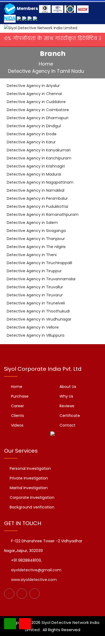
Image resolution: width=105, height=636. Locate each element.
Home (46, 63)
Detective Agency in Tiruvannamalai (41, 279)
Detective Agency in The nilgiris (36, 246)
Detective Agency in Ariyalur (33, 85)
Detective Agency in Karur (31, 142)
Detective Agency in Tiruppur (34, 271)
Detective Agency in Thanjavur (36, 238)
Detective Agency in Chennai (34, 93)
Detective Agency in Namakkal (35, 190)
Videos (17, 425)
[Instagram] (22, 593)
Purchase (20, 396)
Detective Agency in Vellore (33, 327)
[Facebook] (9, 593)
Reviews (67, 406)
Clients (17, 415)
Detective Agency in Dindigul (34, 126)
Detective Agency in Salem (32, 222)
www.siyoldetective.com (34, 579)
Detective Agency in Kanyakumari (39, 150)
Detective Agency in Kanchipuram (39, 158)
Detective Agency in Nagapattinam (40, 182)
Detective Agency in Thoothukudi (38, 311)
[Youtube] (34, 593)
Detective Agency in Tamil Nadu (46, 71)
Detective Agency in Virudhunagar (39, 319)
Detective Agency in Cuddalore (36, 101)
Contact (67, 425)
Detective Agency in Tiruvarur (35, 295)
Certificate (70, 415)
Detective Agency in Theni (32, 254)
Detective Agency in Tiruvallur (35, 287)
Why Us (66, 396)
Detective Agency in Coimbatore (38, 109)
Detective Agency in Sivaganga (36, 230)
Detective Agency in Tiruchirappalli (39, 263)
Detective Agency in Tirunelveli (36, 303)
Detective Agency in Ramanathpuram (43, 214)
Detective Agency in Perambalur (37, 198)
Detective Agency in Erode (32, 134)
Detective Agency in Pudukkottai (37, 206)
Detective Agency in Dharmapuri (37, 118)
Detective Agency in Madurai (34, 174)
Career (17, 406)
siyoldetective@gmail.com (36, 570)
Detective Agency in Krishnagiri (36, 166)
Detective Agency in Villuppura (35, 335)
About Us (68, 386)
